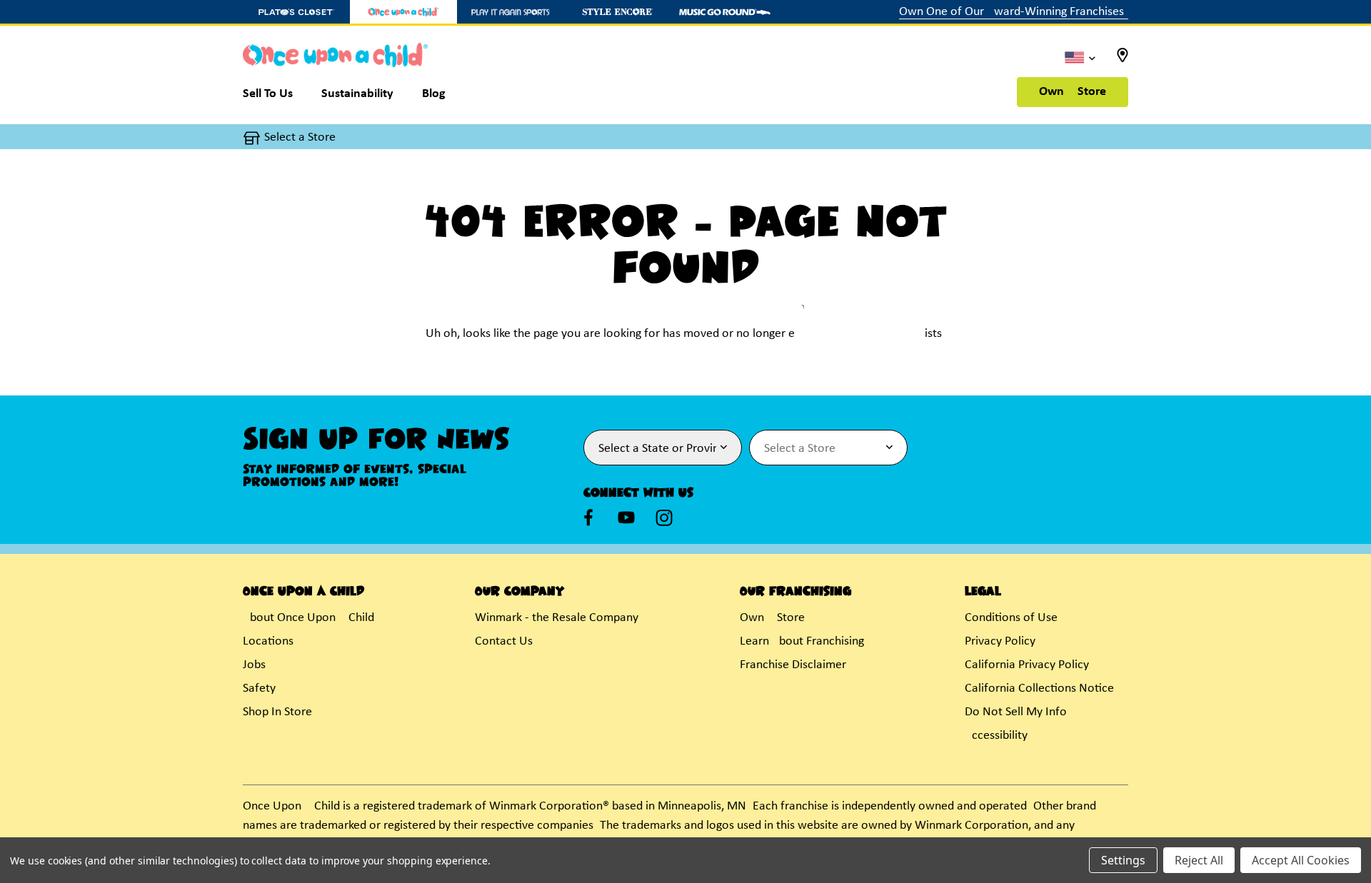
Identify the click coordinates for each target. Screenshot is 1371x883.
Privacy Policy (1000, 641)
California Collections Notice (1039, 688)
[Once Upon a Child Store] (403, 12)
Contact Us (504, 641)
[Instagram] (664, 517)
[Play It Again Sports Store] (510, 12)
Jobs (254, 665)
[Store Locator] (1122, 59)
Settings (1123, 860)
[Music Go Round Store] (724, 12)
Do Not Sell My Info (1016, 712)
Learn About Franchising (802, 641)
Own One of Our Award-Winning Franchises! (1013, 12)
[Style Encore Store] (617, 12)
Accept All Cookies (1301, 860)
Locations (268, 641)
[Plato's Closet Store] (296, 12)
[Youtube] (626, 517)
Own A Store (1072, 92)
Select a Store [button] (300, 137)
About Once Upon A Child (308, 618)
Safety (259, 688)
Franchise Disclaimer (793, 665)
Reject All (1199, 860)
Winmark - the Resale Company (556, 618)
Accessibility (996, 735)
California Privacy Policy (1027, 665)
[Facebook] (588, 517)
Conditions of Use (1011, 618)
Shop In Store (277, 712)
